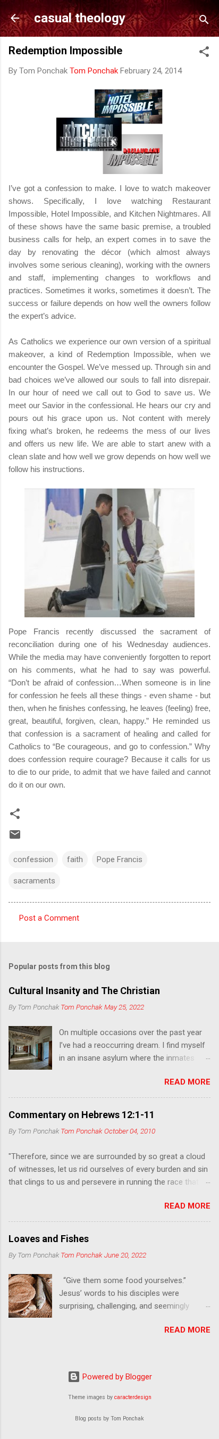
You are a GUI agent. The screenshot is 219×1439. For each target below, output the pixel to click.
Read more (187, 1082)
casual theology (79, 18)
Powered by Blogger (116, 1377)
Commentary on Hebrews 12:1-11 (82, 1114)
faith (75, 859)
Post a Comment (49, 918)
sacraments (34, 881)
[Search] (204, 21)
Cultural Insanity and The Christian (84, 990)
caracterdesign (132, 1397)
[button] (204, 53)
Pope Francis (119, 859)
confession (33, 859)
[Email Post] (15, 838)
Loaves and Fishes (49, 1238)
